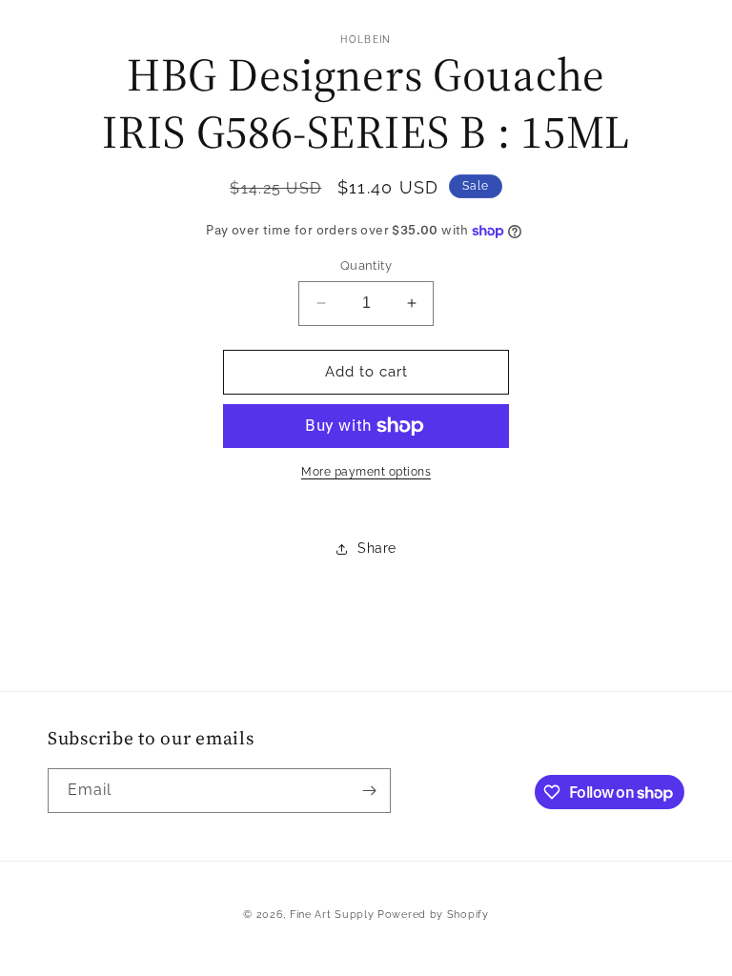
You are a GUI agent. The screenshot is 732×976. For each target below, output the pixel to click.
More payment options (366, 471)
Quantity (366, 265)
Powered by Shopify (433, 914)
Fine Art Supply (332, 914)
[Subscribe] (369, 790)
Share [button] (376, 548)
